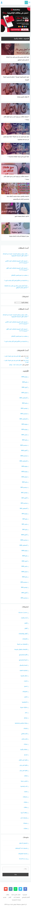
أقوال (25, 628)
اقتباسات (24, 639)
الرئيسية (25, 895)
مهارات (25, 829)
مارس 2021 (24, 524)
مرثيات (25, 802)
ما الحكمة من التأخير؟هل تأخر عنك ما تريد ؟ (15, 281)
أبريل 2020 (24, 561)
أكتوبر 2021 (24, 498)
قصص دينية (24, 781)
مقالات (25, 808)
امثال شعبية (24, 676)
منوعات (25, 823)
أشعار (25, 623)
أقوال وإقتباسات (23, 634)
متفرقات (25, 797)
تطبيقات (24, 692)
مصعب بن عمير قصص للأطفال (19, 275)
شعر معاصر (24, 739)
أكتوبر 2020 (24, 535)
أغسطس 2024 (23, 398)
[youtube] (6, 889)
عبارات (25, 744)
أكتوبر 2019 (24, 593)
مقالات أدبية (24, 813)
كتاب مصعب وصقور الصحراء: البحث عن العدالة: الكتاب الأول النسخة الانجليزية (15, 255)
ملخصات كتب (23, 818)
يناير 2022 (24, 482)
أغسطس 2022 (23, 461)
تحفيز (25, 686)
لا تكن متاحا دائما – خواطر (15, 365)
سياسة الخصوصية (16, 900)
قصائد (25, 776)
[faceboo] (25, 889)
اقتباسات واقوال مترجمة (20, 650)
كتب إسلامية (23, 786)
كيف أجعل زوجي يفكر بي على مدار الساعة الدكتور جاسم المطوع (15, 287)
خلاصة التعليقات (22, 854)
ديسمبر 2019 (24, 582)
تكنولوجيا (24, 702)
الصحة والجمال (23, 665)
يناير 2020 (24, 577)
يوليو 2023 (24, 424)
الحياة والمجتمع (23, 660)
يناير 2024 (24, 403)
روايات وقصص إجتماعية (21, 723)
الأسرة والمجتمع (23, 655)
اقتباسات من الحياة (22, 644)
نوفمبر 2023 (24, 408)
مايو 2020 (24, 556)
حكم (26, 713)
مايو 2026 (24, 382)
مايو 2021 (24, 519)
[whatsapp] (15, 889)
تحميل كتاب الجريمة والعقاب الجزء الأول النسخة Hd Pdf (16, 269)
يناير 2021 (24, 530)
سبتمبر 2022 (23, 456)
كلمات (25, 792)
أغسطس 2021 (23, 509)
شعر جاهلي (24, 734)
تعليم (25, 697)
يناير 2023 (24, 440)
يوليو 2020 (24, 551)
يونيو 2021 (24, 514)
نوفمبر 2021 (24, 493)
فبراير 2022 (24, 477)
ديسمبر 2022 (23, 445)
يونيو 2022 (24, 472)
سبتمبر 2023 (23, 414)
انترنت (25, 681)
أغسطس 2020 (23, 545)
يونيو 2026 (24, 377)
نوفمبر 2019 (24, 588)
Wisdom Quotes (23, 613)
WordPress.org (23, 859)
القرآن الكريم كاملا (15, 895)
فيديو (25, 755)
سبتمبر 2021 (24, 503)
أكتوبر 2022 (24, 451)
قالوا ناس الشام (23, 760)
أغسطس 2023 (23, 419)
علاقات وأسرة (23, 750)
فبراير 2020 (24, 572)
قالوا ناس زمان (23, 765)
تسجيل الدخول (23, 843)
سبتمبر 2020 (23, 540)
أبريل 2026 (24, 387)
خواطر (25, 718)
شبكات (25, 729)
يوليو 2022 (24, 466)
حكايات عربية (23, 707)
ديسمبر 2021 (24, 488)
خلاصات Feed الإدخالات (21, 848)
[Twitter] (20, 889)
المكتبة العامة (23, 671)
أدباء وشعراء (24, 618)
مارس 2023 (24, 435)
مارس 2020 (24, 566)
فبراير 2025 (24, 393)
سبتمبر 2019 (24, 598)
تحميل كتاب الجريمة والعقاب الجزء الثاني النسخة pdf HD (16, 262)
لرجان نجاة (26, 360)
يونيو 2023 (24, 430)
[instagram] (10, 889)
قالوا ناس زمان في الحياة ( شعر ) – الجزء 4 (16, 357)
